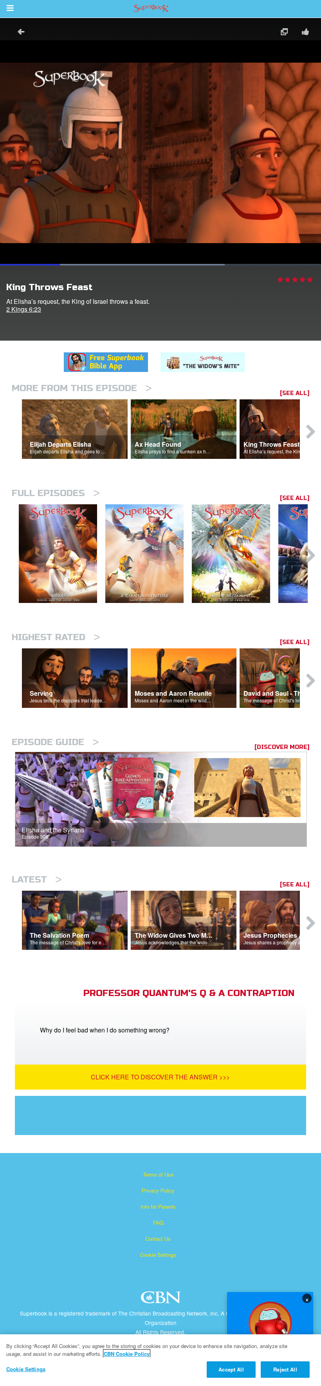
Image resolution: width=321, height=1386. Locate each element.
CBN (162, 1299)
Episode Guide (55, 742)
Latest (37, 879)
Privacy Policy (158, 1190)
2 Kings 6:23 (23, 309)
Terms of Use (158, 1174)
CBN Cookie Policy (127, 1353)
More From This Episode (82, 388)
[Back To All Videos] (18, 32)
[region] (160, 1360)
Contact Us (158, 1238)
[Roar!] (62, 553)
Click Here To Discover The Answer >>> (160, 1076)
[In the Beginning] (235, 553)
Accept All (230, 1369)
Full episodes (56, 493)
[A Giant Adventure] (148, 553)
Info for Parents (158, 1206)
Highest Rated (56, 637)
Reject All (285, 1369)
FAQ (158, 1222)
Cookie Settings (158, 1254)
